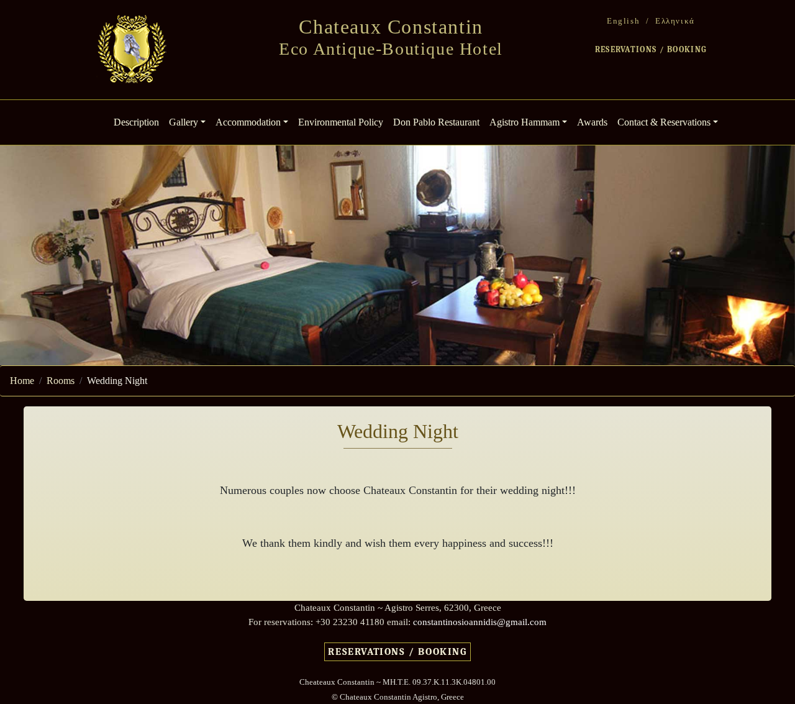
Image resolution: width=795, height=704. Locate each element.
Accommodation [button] (248, 122)
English (623, 20)
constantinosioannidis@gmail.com (480, 621)
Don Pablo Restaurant (436, 122)
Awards (592, 122)
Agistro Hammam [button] (524, 122)
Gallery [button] (183, 122)
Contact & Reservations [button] (664, 122)
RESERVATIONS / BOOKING (651, 49)
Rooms (61, 380)
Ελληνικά (675, 20)
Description (139, 121)
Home (22, 380)
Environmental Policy (340, 122)
